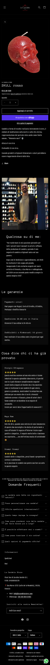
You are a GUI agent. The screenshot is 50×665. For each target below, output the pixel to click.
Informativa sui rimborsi (33, 653)
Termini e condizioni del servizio (34, 656)
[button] (4, 7)
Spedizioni (8, 558)
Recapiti (41, 660)
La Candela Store (19, 652)
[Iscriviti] (40, 610)
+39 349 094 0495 (24, 597)
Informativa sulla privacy (16, 656)
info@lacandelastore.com (23, 594)
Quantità (4, 98)
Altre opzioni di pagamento (25, 123)
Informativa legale (31, 660)
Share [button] (6, 163)
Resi (6, 564)
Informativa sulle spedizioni (16, 660)
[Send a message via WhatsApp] (46, 661)
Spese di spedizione (16, 94)
